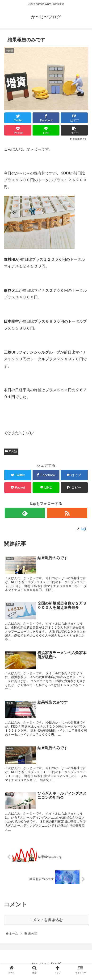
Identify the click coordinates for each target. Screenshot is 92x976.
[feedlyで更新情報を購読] (25, 513)
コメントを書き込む (46, 920)
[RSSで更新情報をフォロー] (67, 513)
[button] (83, 610)
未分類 (12, 451)
